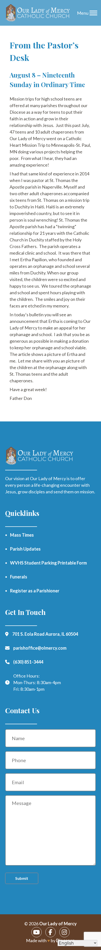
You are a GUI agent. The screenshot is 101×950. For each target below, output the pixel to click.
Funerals (18, 576)
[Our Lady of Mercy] (38, 13)
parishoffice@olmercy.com (39, 648)
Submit (21, 878)
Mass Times (22, 535)
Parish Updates (25, 549)
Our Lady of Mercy (58, 923)
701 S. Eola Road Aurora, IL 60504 (45, 634)
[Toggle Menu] (93, 13)
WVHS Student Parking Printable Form (48, 562)
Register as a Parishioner (34, 590)
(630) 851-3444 (28, 662)
